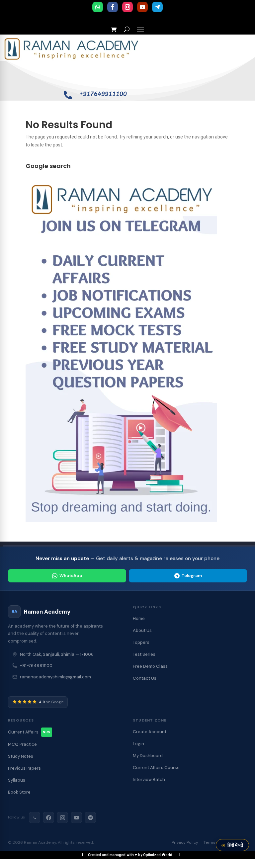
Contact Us (144, 678)
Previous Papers (24, 768)
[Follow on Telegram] (157, 7)
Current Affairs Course (156, 767)
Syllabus (16, 780)
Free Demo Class (150, 666)
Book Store (19, 792)
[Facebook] (48, 817)
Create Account (149, 731)
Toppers (141, 642)
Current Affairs (29, 732)
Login (138, 743)
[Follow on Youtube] (142, 7)
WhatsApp (70, 575)
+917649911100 (103, 94)
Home (139, 618)
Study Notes (20, 756)
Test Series (144, 654)
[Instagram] (62, 817)
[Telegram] (90, 817)
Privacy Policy (185, 842)
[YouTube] (76, 817)
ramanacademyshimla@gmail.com (55, 677)
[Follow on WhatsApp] (97, 7)
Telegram (192, 575)
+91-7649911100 (36, 665)
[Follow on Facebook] (112, 7)
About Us (142, 630)
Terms (209, 842)
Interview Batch (149, 779)
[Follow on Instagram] (127, 7)
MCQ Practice (22, 744)
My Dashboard (148, 755)
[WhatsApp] (34, 817)
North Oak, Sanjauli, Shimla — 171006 (57, 654)
